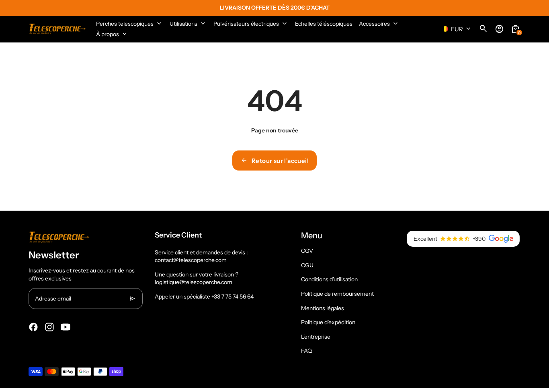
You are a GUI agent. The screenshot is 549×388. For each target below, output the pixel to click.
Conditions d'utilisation (329, 279)
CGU (307, 265)
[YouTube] (65, 327)
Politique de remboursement (337, 293)
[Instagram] (49, 327)
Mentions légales (322, 308)
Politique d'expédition (328, 322)
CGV (307, 250)
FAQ (306, 350)
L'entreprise (315, 336)
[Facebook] (33, 327)
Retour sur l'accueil (274, 160)
